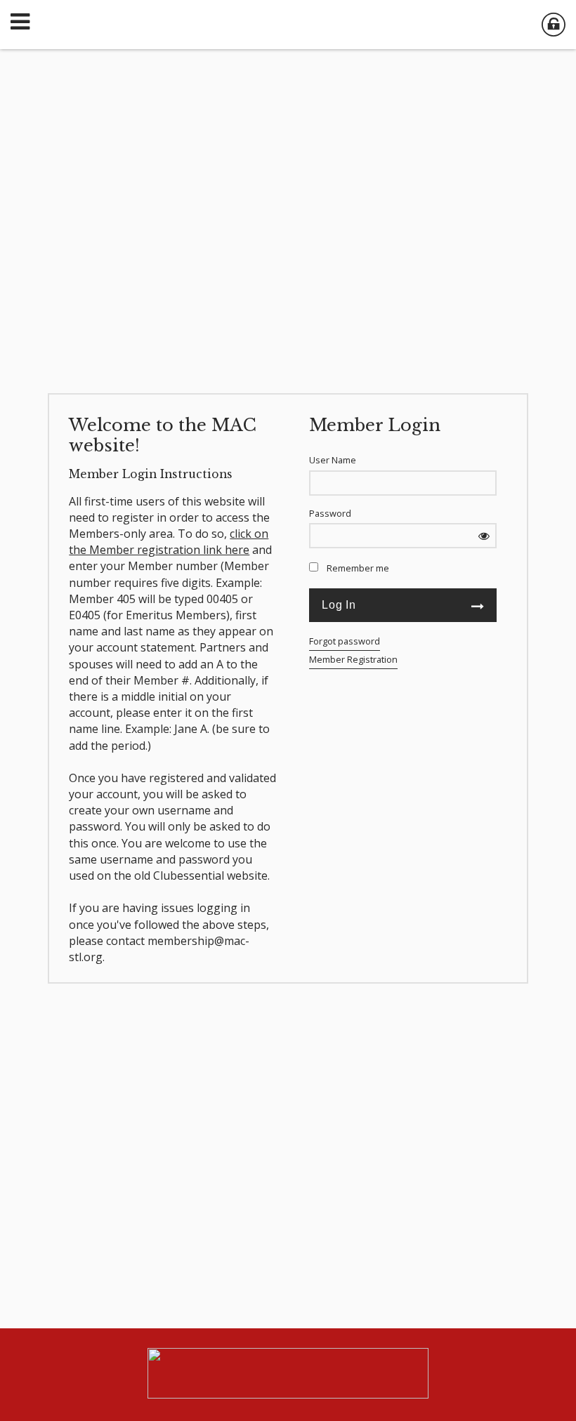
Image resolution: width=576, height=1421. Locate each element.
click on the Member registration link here (168, 541)
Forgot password (344, 641)
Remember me (358, 568)
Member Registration (353, 659)
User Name (332, 460)
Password (330, 513)
